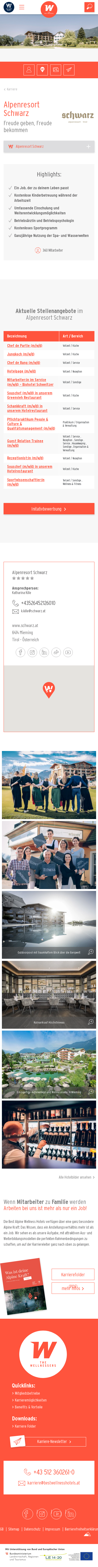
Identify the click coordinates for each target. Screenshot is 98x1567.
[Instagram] (42, 1514)
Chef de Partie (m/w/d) (24, 346)
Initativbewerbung (46, 509)
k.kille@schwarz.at (33, 611)
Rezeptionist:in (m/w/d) (25, 458)
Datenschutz (32, 1529)
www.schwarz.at (25, 625)
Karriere (12, 89)
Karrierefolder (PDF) (73, 1276)
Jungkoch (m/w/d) (20, 354)
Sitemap (13, 1529)
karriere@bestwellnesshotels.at (53, 1483)
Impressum (52, 1529)
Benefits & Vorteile (28, 1407)
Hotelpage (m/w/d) (21, 371)
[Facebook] (27, 1514)
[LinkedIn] (70, 1514)
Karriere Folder (25, 1426)
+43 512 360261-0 (53, 1472)
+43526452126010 (38, 603)
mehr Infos (71, 1288)
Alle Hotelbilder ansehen (75, 1177)
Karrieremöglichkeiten (30, 1400)
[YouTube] (56, 1514)
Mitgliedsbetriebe (27, 1393)
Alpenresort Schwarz (30, 146)
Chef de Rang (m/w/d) (23, 363)
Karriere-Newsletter (52, 1442)
